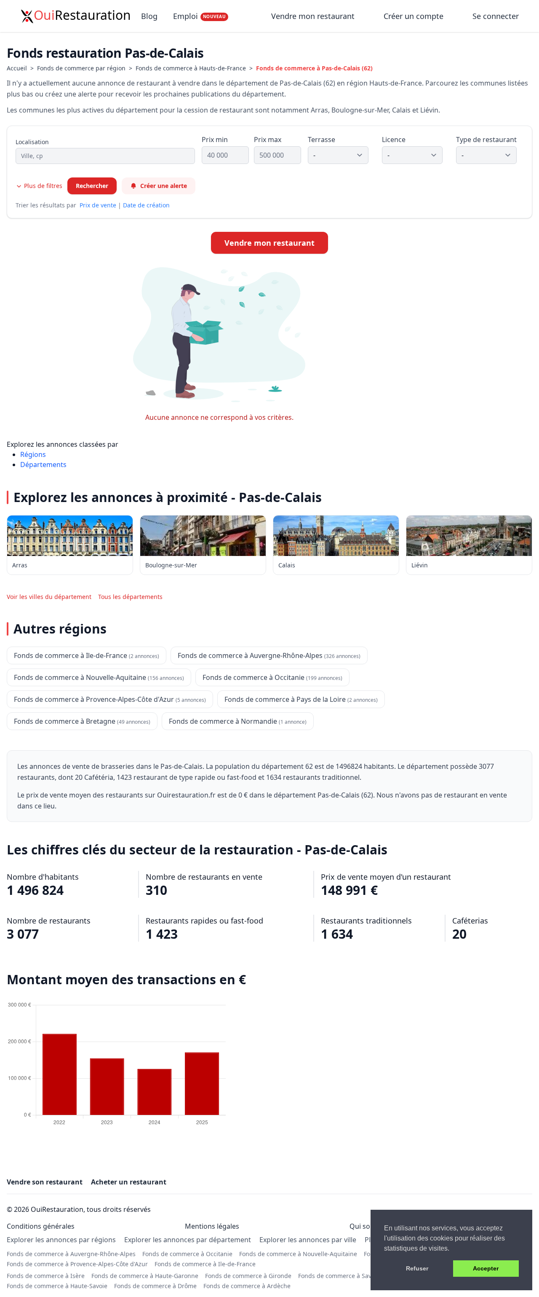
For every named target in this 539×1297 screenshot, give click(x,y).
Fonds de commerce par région (81, 68)
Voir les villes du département (49, 597)
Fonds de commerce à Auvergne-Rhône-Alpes (71, 1254)
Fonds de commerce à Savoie (339, 1276)
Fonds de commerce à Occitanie (187, 1254)
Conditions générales (41, 1226)
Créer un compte (413, 16)
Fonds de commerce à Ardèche (247, 1286)
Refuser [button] (417, 1268)
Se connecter (495, 16)
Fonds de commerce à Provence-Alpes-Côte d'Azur (77, 1264)
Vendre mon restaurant (314, 16)
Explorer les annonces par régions (61, 1239)
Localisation (32, 142)
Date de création (146, 205)
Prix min (215, 139)
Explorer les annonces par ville (307, 1239)
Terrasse (321, 139)
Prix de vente (98, 205)
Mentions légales (212, 1226)
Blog (149, 16)
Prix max (267, 139)
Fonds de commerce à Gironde (248, 1276)
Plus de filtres (42, 186)
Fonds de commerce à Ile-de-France (205, 1264)
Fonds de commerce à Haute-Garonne (144, 1276)
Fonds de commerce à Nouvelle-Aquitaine (298, 1254)
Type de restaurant (486, 139)
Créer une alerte (163, 186)
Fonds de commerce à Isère (46, 1276)
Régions (33, 454)
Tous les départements (130, 597)
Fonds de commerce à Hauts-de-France (191, 68)
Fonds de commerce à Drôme (155, 1286)
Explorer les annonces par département (187, 1239)
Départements (43, 464)
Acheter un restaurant (128, 1182)
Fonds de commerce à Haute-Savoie (57, 1286)
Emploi (199, 16)
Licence (394, 139)
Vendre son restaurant (45, 1182)
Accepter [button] (486, 1268)
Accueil (17, 68)
